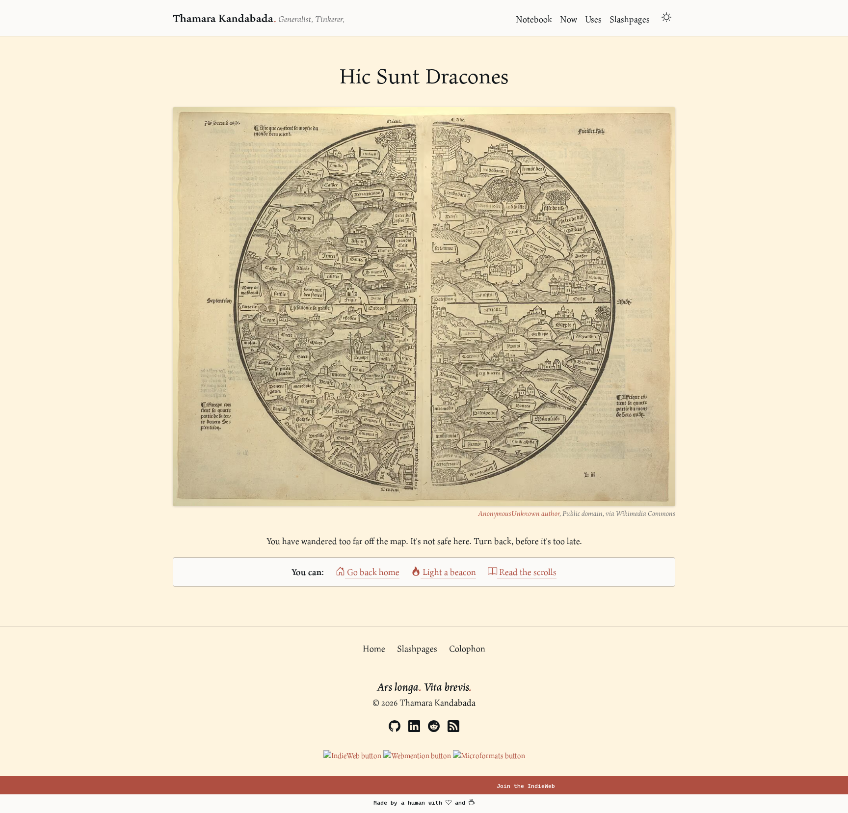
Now (568, 19)
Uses (593, 19)
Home (374, 648)
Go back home (372, 572)
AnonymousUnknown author (518, 513)
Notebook (534, 19)
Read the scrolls (526, 572)
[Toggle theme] (666, 18)
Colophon (467, 648)
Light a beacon (448, 572)
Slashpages (630, 19)
